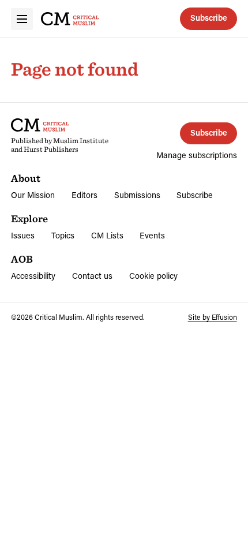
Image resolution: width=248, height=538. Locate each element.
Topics (62, 235)
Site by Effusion (212, 317)
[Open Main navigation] (22, 19)
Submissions (137, 194)
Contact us (92, 275)
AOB (22, 259)
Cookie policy (153, 275)
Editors (84, 194)
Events (152, 235)
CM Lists (107, 235)
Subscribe (208, 17)
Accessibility (33, 275)
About (25, 178)
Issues (23, 235)
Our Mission (33, 194)
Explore (29, 218)
